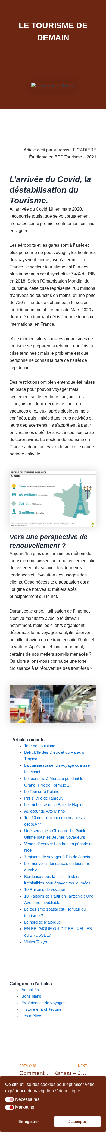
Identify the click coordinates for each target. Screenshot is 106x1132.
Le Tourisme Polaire (41, 791)
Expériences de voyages (43, 1003)
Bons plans (31, 996)
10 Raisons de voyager (44, 889)
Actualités (30, 990)
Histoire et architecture (41, 1009)
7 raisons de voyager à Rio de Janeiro (57, 857)
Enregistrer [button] (28, 1121)
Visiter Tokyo (35, 942)
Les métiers (31, 1016)
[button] (9, 1099)
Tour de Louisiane (39, 746)
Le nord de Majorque (42, 922)
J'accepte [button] (77, 1121)
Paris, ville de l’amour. (43, 798)
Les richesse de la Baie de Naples (54, 805)
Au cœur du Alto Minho (44, 811)
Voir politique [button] (67, 1091)
